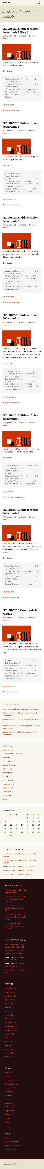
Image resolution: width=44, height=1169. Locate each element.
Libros (4, 776)
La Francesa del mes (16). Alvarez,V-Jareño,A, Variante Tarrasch (15, 926)
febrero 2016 (9, 1015)
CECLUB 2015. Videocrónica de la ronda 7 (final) (20, 30)
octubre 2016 (10, 992)
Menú (4, 2)
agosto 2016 (9, 1000)
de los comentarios (13, 1145)
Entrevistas (6, 769)
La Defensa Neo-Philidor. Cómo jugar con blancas (20, 709)
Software (5, 792)
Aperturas (6, 750)
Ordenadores (7, 784)
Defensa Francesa (11, 754)
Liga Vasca (6, 780)
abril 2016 (8, 1007)
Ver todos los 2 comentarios (15, 497)
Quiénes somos (25, 874)
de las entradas (12, 1142)
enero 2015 (9, 1057)
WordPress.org (10, 1149)
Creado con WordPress (10, 1164)
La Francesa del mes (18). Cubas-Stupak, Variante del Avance (15, 908)
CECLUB (23, 36)
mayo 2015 (9, 1041)
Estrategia (6, 773)
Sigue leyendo (9, 105)
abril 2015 (8, 1045)
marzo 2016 (9, 1011)
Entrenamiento (7, 765)
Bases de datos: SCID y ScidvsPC (23, 866)
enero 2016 (9, 1019)
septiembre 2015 (11, 1030)
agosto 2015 (9, 1034)
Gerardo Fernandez (9, 854)
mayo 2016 (9, 1003)
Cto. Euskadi (6, 761)
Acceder (8, 1138)
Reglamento (6, 788)
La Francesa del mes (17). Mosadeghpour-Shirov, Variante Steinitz (15, 917)
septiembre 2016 (11, 996)
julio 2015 (8, 1038)
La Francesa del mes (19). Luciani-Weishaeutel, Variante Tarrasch (15, 899)
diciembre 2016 (10, 988)
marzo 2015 (9, 1049)
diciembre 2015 (10, 1022)
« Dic (10, 835)
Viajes (4, 799)
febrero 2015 (9, 1053)
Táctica (5, 795)
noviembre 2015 (11, 1026)
